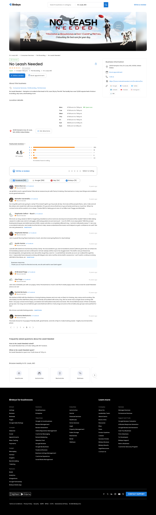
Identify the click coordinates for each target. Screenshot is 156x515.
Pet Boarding (40, 55)
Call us (111, 77)
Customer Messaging (43, 434)
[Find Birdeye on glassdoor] (123, 494)
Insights (12, 458)
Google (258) (39, 180)
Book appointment (37, 75)
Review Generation (42, 427)
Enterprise (39, 413)
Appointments (14, 437)
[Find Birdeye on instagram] (115, 494)
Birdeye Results (104, 445)
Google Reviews (41, 443)
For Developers (123, 437)
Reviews (12, 413)
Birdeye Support (123, 440)
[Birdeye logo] (15, 4)
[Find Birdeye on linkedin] (111, 494)
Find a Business (123, 434)
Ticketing (12, 464)
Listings (11, 410)
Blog (100, 426)
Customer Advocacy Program (128, 447)
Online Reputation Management (46, 431)
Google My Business (42, 447)
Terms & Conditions (15, 504)
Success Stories (104, 439)
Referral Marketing (41, 437)
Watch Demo (103, 416)
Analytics (12, 475)
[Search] (106, 4)
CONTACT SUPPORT (136, 494)
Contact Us (102, 452)
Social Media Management (44, 459)
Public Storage (74, 432)
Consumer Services (27, 55)
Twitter (135, 86)
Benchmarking (14, 461)
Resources (102, 423)
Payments (12, 443)
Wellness (72, 442)
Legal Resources (104, 448)
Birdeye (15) (72, 180)
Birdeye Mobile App (15, 485)
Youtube (125, 90)
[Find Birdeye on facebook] (104, 494)
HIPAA (46, 504)
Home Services (74, 423)
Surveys (11, 455)
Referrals (12, 416)
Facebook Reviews (41, 450)
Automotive (73, 410)
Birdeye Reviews (104, 442)
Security (36, 504)
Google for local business (44, 421)
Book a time (102, 420)
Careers (101, 436)
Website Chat (40, 440)
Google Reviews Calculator (127, 421)
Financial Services (75, 416)
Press (100, 429)
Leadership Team (104, 413)
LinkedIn (114, 90)
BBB (113, 93)
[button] (10, 327)
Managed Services (124, 410)
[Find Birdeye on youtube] (119, 494)
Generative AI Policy (61, 504)
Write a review (140, 5)
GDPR (42, 504)
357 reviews (26, 68)
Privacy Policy (28, 504)
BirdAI (11, 472)
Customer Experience (43, 456)
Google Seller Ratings (16, 423)
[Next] (94, 375)
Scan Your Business (124, 431)
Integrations (13, 478)
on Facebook (30, 186)
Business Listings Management (46, 453)
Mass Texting (13, 440)
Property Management (77, 429)
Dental (72, 413)
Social (11, 434)
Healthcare (73, 420)
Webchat (12, 431)
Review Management (42, 424)
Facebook (125, 86)
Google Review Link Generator (128, 427)
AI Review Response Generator (128, 424)
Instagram (136, 90)
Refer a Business (123, 443)
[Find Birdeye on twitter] (107, 494)
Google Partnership (15, 482)
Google (114, 86)
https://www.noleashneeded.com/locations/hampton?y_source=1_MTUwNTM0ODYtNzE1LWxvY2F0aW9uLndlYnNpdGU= (126, 81)
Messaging (12, 451)
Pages (11, 420)
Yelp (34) (56, 180)
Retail (71, 439)
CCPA (51, 504)
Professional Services (125, 413)
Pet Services (41, 88)
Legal (71, 426)
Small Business (40, 410)
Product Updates (104, 432)
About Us (102, 410)
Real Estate (73, 436)
